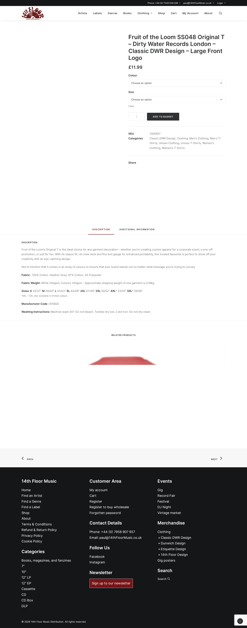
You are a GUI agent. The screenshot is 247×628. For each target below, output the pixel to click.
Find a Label (31, 507)
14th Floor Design (174, 555)
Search (162, 579)
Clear (131, 106)
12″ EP (26, 583)
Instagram (97, 562)
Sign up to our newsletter (111, 583)
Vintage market (169, 513)
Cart (174, 13)
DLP (25, 606)
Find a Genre (31, 501)
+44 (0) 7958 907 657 (118, 532)
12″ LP (26, 577)
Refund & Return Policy (39, 530)
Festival (163, 501)
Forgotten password (105, 513)
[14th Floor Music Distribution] (33, 13)
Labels (97, 13)
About (208, 13)
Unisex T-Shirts (191, 143)
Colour (132, 75)
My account (99, 490)
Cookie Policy (32, 541)
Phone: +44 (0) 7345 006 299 (163, 3)
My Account (190, 13)
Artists (82, 13)
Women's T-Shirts (173, 148)
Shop (161, 13)
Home (26, 490)
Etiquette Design (173, 549)
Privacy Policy (32, 536)
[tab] (137, 230)
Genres (113, 13)
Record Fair (166, 496)
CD (24, 595)
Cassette (28, 589)
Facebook (97, 557)
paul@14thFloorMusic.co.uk (197, 3)
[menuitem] (164, 3)
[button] (222, 13)
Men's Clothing (198, 138)
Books (127, 13)
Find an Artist (32, 496)
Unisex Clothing (169, 143)
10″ (24, 572)
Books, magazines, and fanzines (46, 560)
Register (96, 501)
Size (131, 92)
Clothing (143, 13)
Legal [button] (220, 3)
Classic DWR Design (163, 138)
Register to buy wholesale (109, 507)
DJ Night (164, 507)
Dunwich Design (173, 543)
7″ (23, 566)
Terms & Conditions (37, 524)
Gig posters (166, 560)
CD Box (27, 600)
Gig (160, 490)
